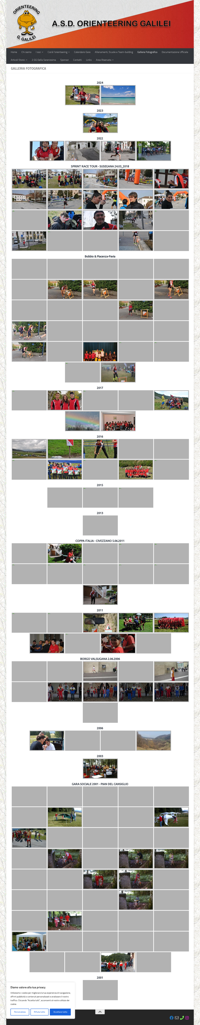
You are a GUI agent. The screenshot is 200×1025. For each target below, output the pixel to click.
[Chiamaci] (182, 1018)
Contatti (77, 59)
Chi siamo (26, 52)
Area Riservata (103, 59)
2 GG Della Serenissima (44, 59)
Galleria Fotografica (147, 52)
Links (89, 59)
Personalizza (20, 1012)
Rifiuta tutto (39, 1012)
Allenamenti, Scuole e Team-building (114, 52)
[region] (40, 1000)
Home (14, 52)
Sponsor (64, 59)
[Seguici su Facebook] (172, 1018)
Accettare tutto (60, 1012)
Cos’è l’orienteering (57, 52)
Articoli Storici (18, 59)
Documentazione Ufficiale (175, 52)
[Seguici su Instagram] (187, 1018)
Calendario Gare (82, 52)
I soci (38, 52)
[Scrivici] (177, 1018)
